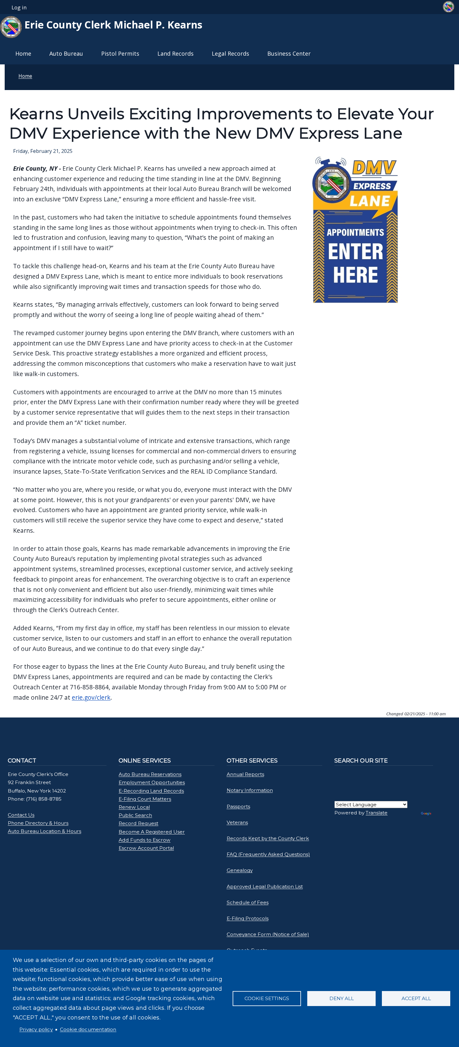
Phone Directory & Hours (38, 823)
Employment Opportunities (152, 782)
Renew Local (134, 807)
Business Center (289, 53)
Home (23, 53)
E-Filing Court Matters (145, 799)
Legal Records (230, 53)
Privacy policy (36, 1029)
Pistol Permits (120, 53)
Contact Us (21, 815)
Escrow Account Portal (146, 848)
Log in (19, 7)
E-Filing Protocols (248, 918)
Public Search (135, 815)
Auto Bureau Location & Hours (44, 831)
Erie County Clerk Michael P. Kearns (112, 24)
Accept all (416, 998)
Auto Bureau (66, 53)
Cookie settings (266, 998)
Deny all (341, 998)
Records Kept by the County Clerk (268, 838)
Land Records (175, 53)
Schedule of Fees (248, 902)
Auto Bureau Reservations (150, 774)
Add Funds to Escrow (144, 840)
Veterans (237, 822)
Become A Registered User (152, 832)
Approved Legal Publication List (265, 886)
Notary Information (250, 790)
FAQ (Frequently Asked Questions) (268, 854)
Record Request (138, 823)
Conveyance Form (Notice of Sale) (268, 934)
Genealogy (240, 870)
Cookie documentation (88, 1029)
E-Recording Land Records (151, 791)
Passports (238, 806)
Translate (376, 813)
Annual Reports (245, 774)
